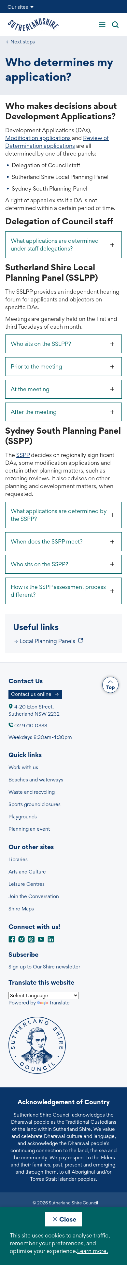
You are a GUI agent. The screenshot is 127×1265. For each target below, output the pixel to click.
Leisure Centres (26, 884)
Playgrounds (22, 817)
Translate (59, 1003)
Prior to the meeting (36, 366)
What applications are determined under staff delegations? (55, 244)
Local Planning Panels (47, 641)
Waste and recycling (31, 792)
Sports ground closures (34, 804)
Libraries (18, 859)
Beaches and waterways (35, 780)
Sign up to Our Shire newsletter (44, 967)
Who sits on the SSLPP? (41, 343)
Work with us (23, 767)
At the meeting (30, 389)
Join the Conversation (33, 896)
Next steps (22, 41)
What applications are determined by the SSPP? (59, 515)
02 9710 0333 (30, 725)
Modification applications (38, 138)
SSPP (23, 454)
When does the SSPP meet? (46, 541)
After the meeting (34, 411)
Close (67, 1219)
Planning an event (29, 829)
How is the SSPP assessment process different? (58, 590)
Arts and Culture (27, 872)
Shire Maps (21, 909)
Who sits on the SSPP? (39, 564)
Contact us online (31, 694)
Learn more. (92, 1250)
